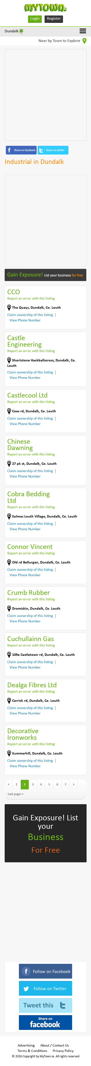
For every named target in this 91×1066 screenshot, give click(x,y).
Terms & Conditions (32, 1051)
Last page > (15, 794)
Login (34, 18)
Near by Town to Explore (59, 41)
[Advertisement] (45, 95)
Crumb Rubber (28, 593)
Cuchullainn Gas (30, 639)
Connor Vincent (29, 547)
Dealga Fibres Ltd (32, 685)
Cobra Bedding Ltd (28, 498)
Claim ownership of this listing (30, 315)
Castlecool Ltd (27, 395)
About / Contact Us (54, 1045)
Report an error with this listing (31, 298)
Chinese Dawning (20, 445)
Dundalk (11, 31)
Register (54, 18)
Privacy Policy (63, 1051)
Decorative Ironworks (22, 735)
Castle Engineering (24, 342)
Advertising (26, 1045)
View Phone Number (25, 320)
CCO (13, 292)
